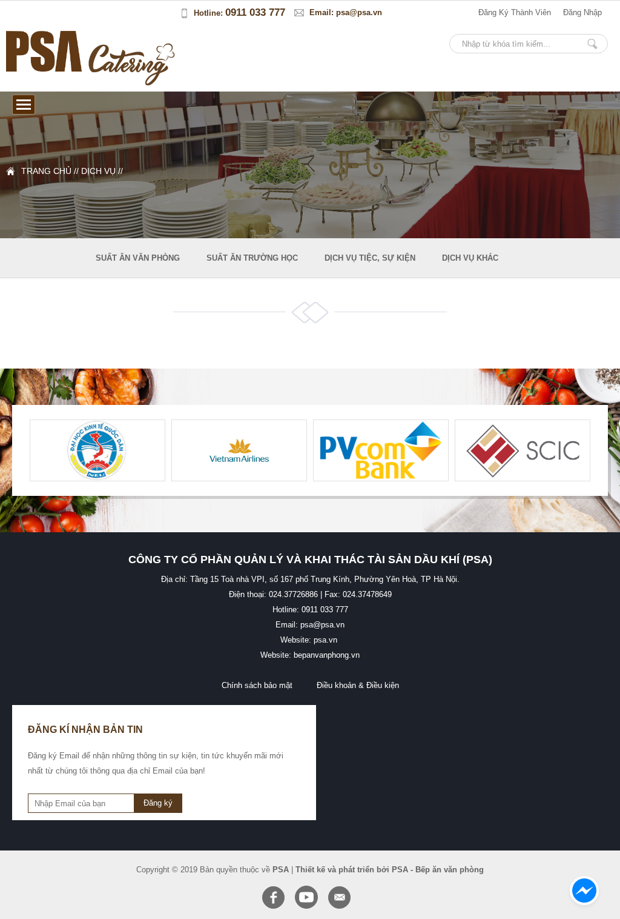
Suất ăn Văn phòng (138, 257)
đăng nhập (582, 12)
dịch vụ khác (470, 257)
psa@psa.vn (359, 12)
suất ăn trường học (252, 257)
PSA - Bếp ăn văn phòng (438, 869)
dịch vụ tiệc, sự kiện (370, 257)
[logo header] (45, 82)
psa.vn (325, 639)
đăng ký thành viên (514, 12)
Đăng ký (158, 802)
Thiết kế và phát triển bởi (342, 869)
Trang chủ (46, 171)
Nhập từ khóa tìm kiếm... (592, 44)
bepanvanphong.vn (327, 655)
